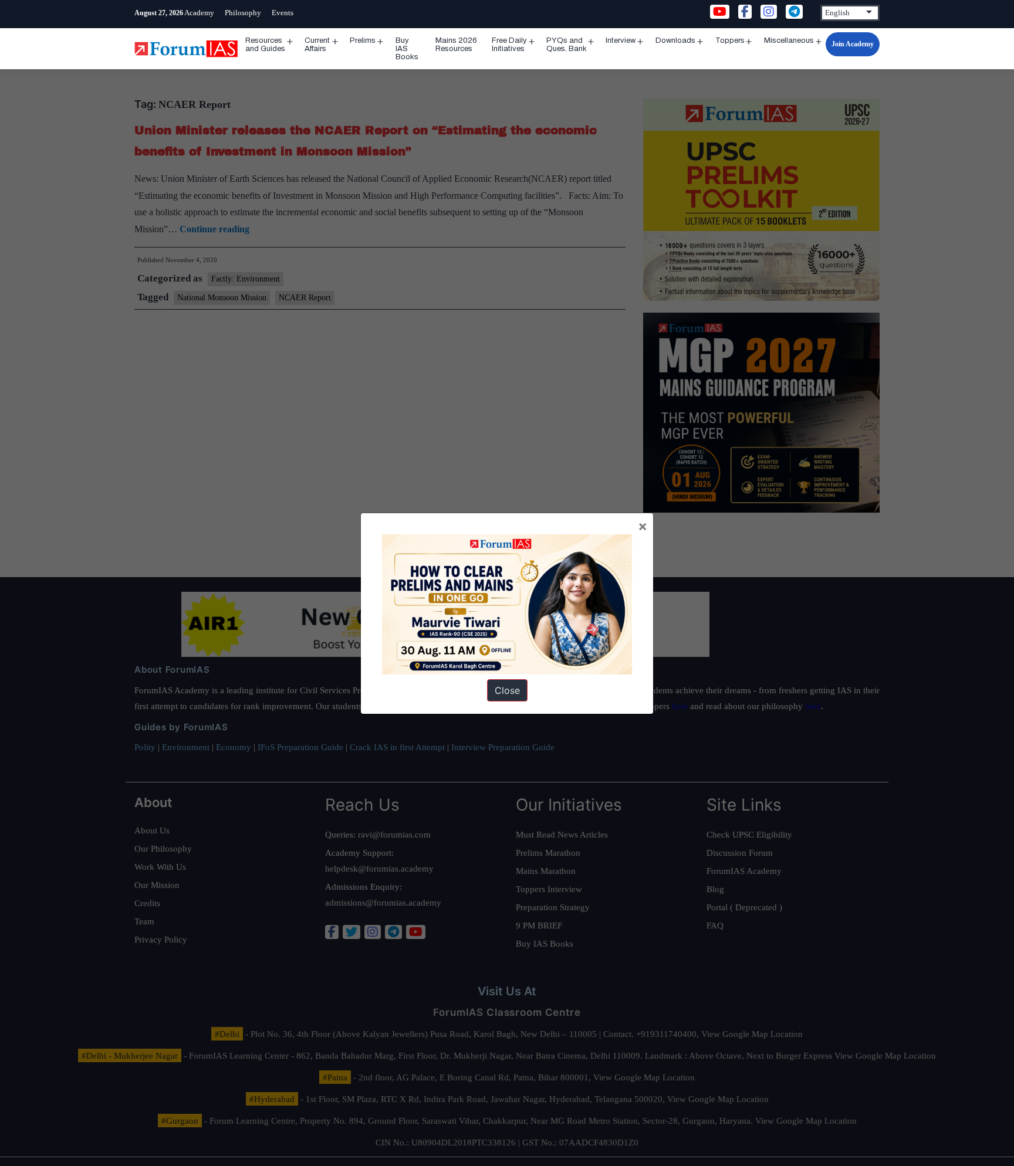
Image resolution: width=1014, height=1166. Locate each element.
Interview (621, 40)
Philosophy (243, 12)
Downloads (675, 40)
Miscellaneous (789, 40)
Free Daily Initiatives (509, 44)
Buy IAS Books (407, 48)
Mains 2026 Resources (456, 44)
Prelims (363, 40)
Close (507, 690)
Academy (199, 12)
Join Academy (853, 44)
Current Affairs (317, 44)
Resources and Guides (265, 44)
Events (282, 12)
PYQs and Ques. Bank (566, 44)
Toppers (730, 40)
